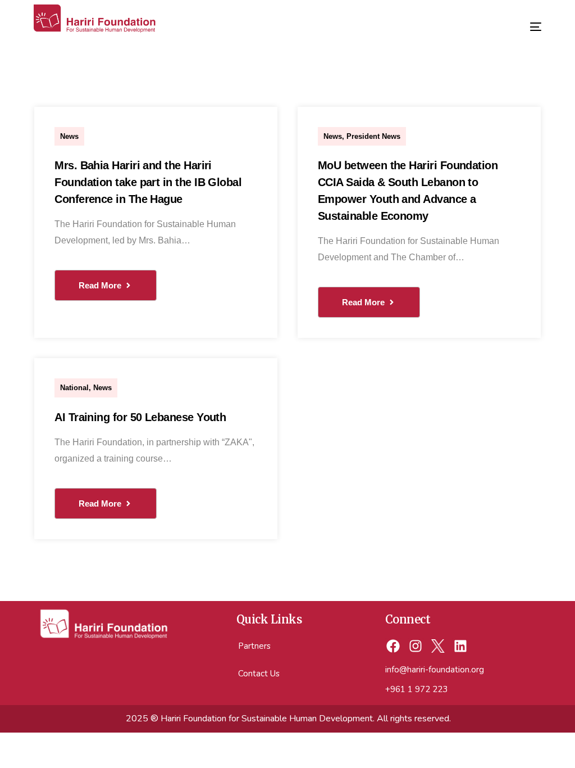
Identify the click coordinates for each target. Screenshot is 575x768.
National (74, 387)
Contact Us (259, 673)
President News (373, 136)
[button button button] (105, 503)
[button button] (369, 302)
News (69, 136)
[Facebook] (393, 646)
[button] (105, 285)
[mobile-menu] (527, 22)
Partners (254, 646)
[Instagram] (416, 646)
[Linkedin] (460, 646)
